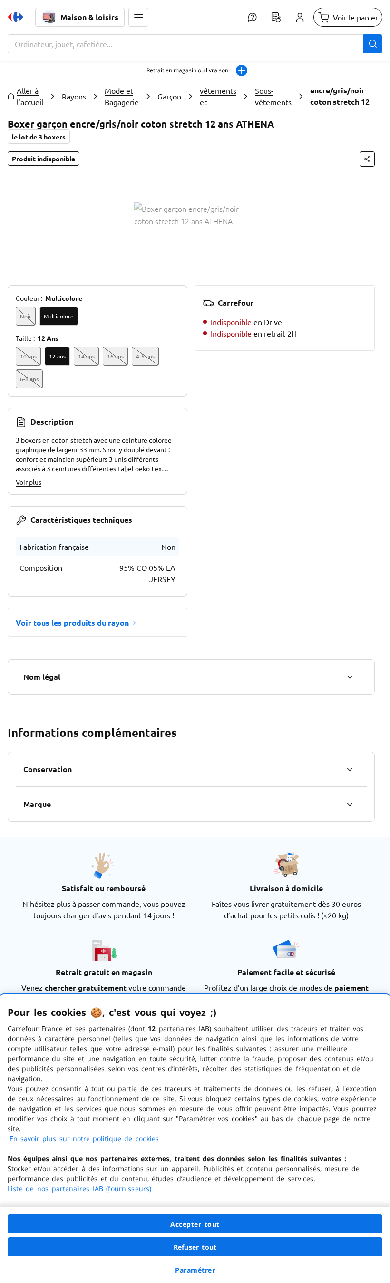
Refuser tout (195, 1247)
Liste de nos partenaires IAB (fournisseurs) (79, 1188)
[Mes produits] (276, 17)
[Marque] (349, 804)
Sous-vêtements (273, 96)
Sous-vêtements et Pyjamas (218, 96)
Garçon (169, 96)
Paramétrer (195, 1269)
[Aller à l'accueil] (16, 17)
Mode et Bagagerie (122, 96)
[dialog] (195, 1138)
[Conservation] (349, 769)
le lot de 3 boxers (39, 136)
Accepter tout (195, 1224)
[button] (138, 17)
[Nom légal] (349, 676)
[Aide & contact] (252, 17)
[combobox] (195, 43)
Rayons (74, 96)
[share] (367, 159)
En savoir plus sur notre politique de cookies (84, 1138)
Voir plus (28, 481)
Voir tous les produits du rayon (72, 622)
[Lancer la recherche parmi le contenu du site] (373, 44)
